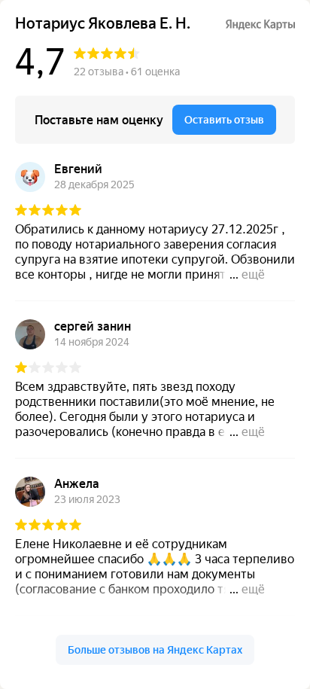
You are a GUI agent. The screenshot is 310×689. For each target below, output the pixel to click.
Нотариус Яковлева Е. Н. (102, 23)
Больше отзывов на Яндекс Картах (155, 650)
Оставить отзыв (224, 120)
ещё (253, 274)
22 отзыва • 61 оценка (127, 72)
